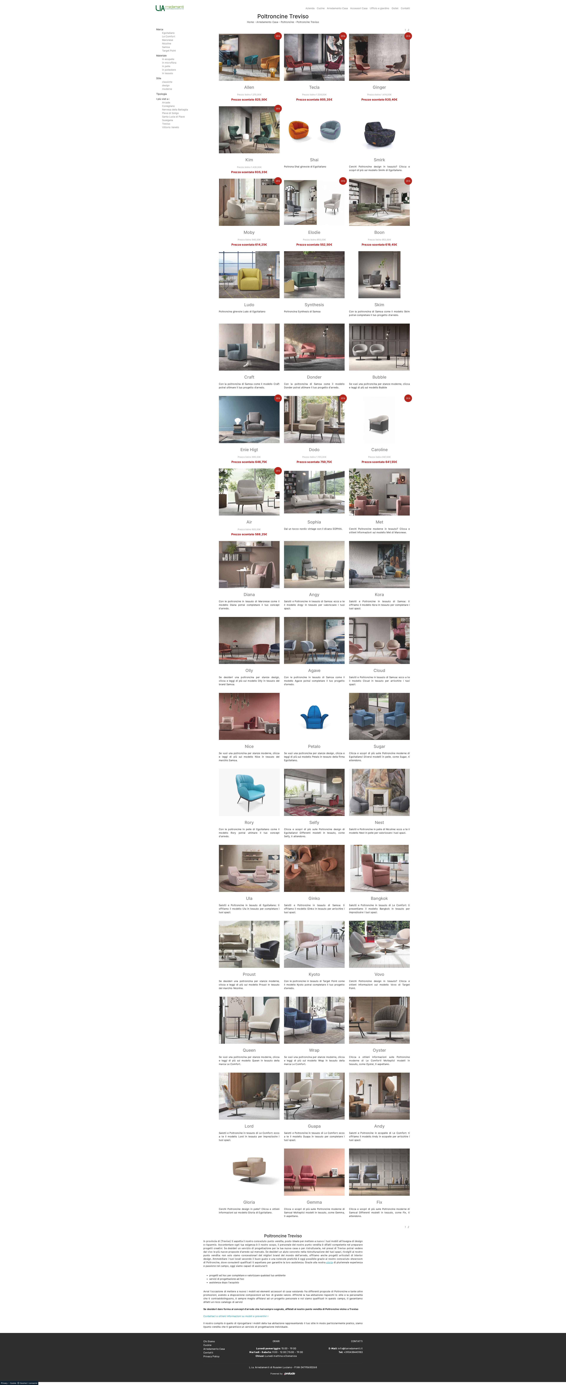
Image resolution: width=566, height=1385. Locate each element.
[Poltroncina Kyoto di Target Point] (314, 944)
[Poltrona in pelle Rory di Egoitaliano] (249, 792)
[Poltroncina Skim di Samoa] (379, 274)
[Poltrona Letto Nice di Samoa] (249, 716)
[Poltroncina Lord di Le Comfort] (249, 1096)
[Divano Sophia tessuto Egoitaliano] (314, 492)
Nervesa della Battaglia (175, 109)
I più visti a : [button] (163, 98)
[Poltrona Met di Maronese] (379, 492)
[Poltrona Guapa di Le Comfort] (314, 1096)
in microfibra (169, 62)
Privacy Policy (211, 1356)
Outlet (395, 8)
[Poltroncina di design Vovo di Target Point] (379, 944)
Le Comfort (168, 36)
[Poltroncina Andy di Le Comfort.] (379, 1096)
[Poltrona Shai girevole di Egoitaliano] (314, 129)
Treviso (166, 123)
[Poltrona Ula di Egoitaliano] (249, 868)
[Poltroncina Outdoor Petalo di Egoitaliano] (314, 716)
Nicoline (166, 43)
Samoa (166, 47)
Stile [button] (158, 78)
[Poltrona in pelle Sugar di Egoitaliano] (379, 716)
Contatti (405, 8)
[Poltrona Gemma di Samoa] (314, 1172)
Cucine (321, 8)
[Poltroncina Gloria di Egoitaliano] (249, 1172)
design (166, 85)
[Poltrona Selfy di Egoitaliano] (314, 792)
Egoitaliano (168, 32)
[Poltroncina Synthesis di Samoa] (314, 274)
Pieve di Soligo (170, 113)
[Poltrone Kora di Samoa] (379, 564)
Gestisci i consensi (28, 1383)
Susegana (167, 120)
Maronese (167, 39)
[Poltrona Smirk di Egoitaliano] (379, 129)
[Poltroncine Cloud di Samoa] (379, 640)
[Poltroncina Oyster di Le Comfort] (379, 1020)
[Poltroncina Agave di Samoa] (314, 640)
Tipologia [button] (161, 93)
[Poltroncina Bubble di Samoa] (379, 347)
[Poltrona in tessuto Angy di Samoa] (314, 564)
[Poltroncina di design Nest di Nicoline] (379, 792)
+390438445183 (353, 1352)
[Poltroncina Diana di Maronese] (249, 564)
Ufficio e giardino (379, 8)
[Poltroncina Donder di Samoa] (314, 347)
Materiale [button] (161, 55)
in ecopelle (168, 59)
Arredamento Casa (337, 8)
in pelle (166, 66)
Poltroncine (287, 21)
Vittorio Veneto (170, 127)
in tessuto (167, 73)
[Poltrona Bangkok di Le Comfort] (379, 868)
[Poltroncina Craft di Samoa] (249, 347)
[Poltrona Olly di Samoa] (249, 640)
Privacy (4, 1383)
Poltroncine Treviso (308, 21)
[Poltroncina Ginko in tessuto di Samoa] (314, 868)
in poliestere (169, 69)
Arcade (166, 102)
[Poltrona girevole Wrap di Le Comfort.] (314, 1020)
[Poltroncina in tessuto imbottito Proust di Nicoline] (249, 944)
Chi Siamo (209, 1341)
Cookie (13, 1383)
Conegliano (168, 106)
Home (250, 21)
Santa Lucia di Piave (173, 116)
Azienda (310, 8)
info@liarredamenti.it (350, 1348)
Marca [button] (159, 29)
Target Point (169, 50)
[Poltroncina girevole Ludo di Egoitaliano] (249, 274)
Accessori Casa (358, 8)
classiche (167, 81)
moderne (167, 88)
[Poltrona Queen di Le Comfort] (249, 1020)
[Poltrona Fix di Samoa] (379, 1172)
